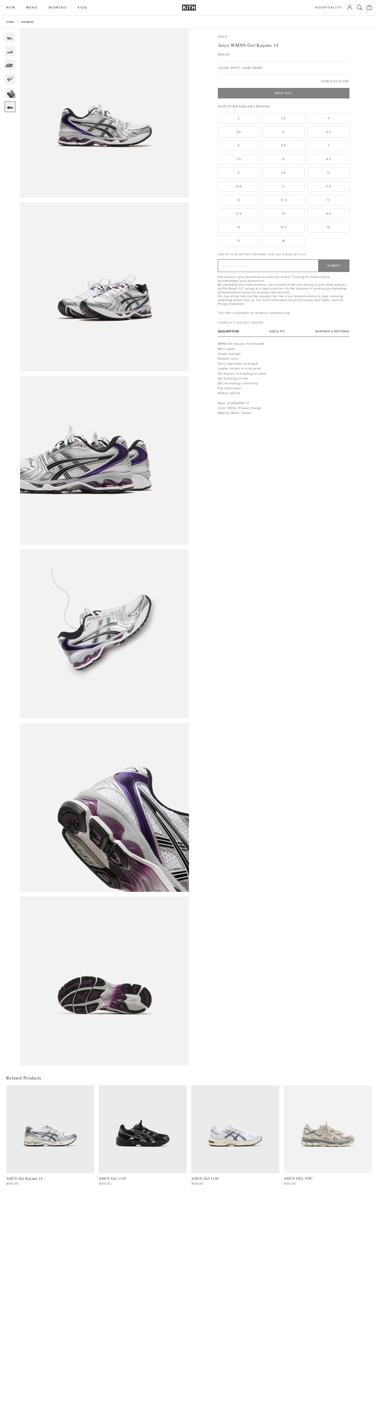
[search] (359, 7)
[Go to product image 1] (10, 37)
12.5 (283, 200)
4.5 (238, 132)
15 (238, 227)
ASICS (223, 37)
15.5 (283, 227)
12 (238, 200)
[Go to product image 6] (10, 106)
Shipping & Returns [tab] (332, 331)
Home (10, 22)
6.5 (283, 145)
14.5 (328, 213)
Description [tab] (228, 331)
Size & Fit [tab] (277, 331)
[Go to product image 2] (10, 51)
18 (283, 241)
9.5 (283, 172)
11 (283, 186)
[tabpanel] (283, 378)
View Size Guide (335, 81)
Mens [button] (32, 8)
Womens (27, 22)
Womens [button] (58, 8)
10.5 (238, 186)
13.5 (238, 213)
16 (328, 227)
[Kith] (189, 8)
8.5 (328, 159)
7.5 (238, 159)
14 (283, 213)
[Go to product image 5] (10, 92)
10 (328, 172)
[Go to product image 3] (10, 65)
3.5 (283, 118)
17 (238, 241)
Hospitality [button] (329, 8)
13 (328, 200)
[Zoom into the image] (104, 113)
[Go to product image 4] (10, 79)
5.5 (328, 132)
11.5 (328, 186)
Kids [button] (82, 8)
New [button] (10, 8)
